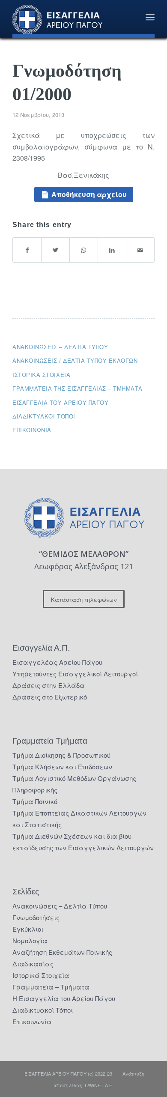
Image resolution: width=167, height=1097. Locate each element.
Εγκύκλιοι (27, 928)
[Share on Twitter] (55, 250)
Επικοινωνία (31, 430)
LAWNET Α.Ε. (99, 1085)
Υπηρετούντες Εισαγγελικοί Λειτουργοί (75, 673)
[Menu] (150, 17)
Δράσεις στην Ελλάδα (48, 685)
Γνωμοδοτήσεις (36, 917)
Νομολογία (30, 940)
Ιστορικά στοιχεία (41, 375)
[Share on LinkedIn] (112, 250)
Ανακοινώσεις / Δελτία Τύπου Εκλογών (74, 360)
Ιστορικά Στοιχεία (40, 975)
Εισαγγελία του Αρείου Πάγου (60, 402)
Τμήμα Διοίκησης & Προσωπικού (61, 754)
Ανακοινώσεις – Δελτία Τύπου (60, 347)
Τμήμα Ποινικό (34, 801)
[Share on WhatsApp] (84, 250)
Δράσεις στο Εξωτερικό (49, 696)
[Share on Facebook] (27, 250)
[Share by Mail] (140, 250)
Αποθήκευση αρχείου (89, 194)
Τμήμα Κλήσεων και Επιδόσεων (62, 766)
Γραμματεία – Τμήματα (50, 986)
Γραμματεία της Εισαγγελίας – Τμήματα (77, 388)
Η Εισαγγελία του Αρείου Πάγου (63, 998)
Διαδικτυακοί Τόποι (43, 416)
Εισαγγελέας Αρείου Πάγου (57, 662)
